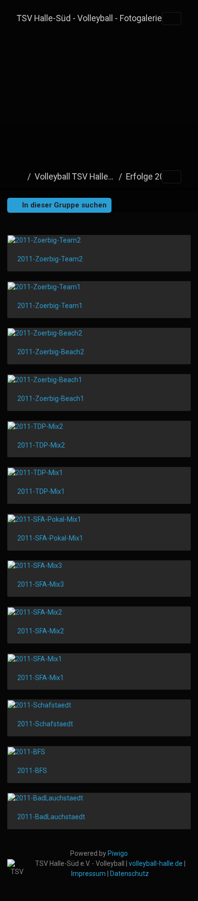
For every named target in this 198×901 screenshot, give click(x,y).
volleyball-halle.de (156, 863)
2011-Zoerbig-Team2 (50, 259)
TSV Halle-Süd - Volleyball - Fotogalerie (89, 18)
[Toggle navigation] (171, 19)
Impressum (88, 873)
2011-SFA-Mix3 (40, 584)
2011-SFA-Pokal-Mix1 (50, 538)
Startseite (20, 176)
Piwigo (118, 853)
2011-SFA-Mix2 (40, 631)
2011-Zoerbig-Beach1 (50, 398)
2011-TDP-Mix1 (41, 491)
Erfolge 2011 (150, 176)
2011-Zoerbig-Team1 (50, 305)
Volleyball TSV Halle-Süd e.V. (75, 176)
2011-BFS (32, 770)
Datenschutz (129, 873)
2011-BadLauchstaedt (51, 817)
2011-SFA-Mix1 (40, 678)
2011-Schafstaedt (45, 724)
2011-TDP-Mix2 (41, 445)
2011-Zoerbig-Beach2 (50, 352)
